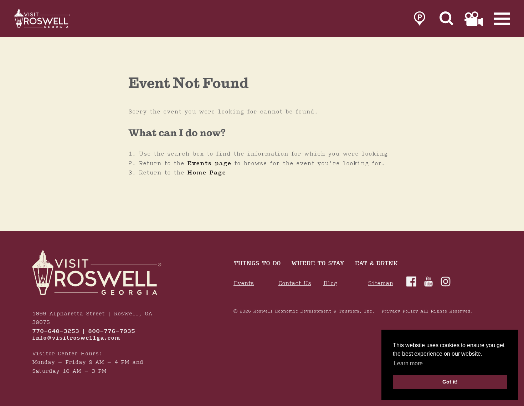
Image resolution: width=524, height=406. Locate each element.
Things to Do (257, 264)
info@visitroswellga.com (76, 338)
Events (243, 283)
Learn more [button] (408, 363)
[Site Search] (447, 18)
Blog (330, 283)
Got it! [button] (450, 382)
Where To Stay (317, 264)
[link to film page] (473, 18)
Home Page (206, 172)
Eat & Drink (376, 264)
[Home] (42, 18)
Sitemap (380, 283)
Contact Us (294, 283)
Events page (209, 163)
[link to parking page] (419, 18)
